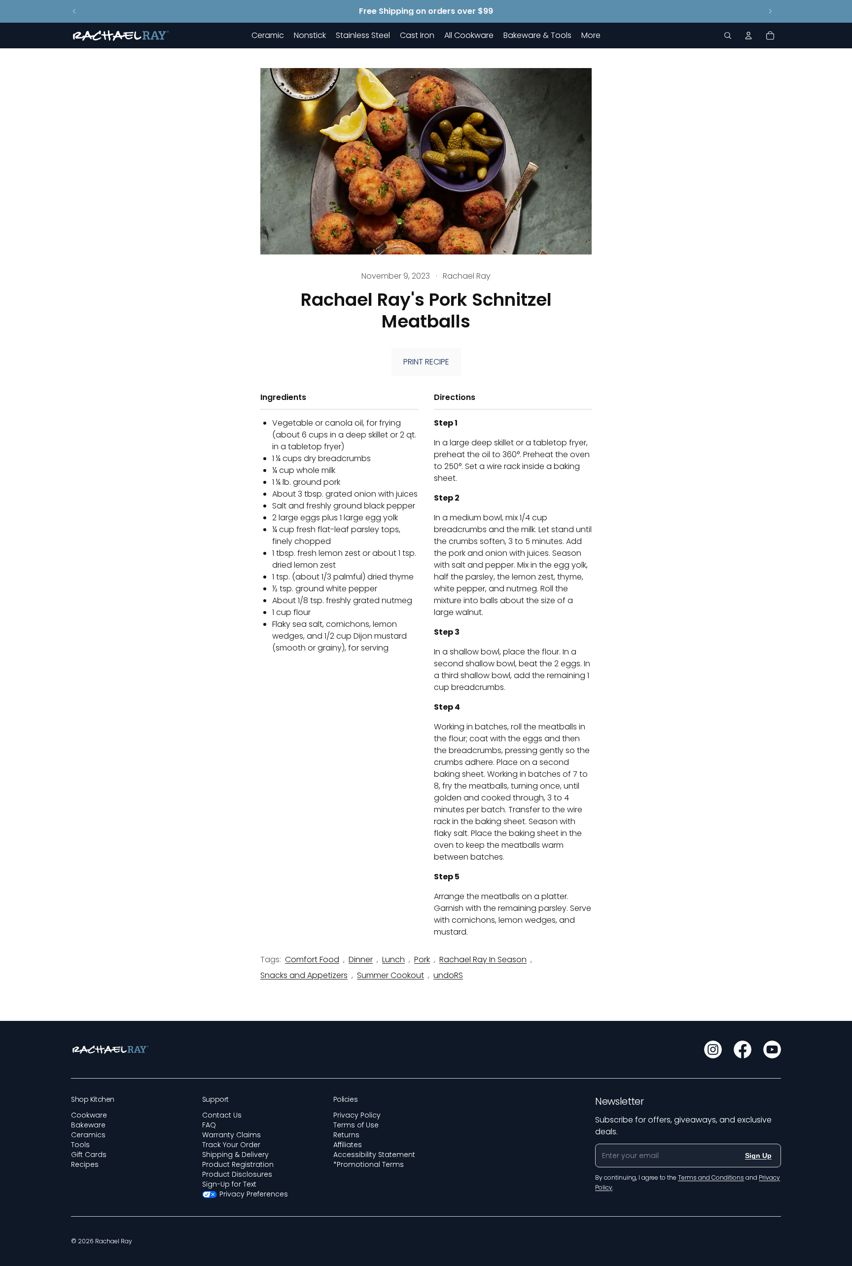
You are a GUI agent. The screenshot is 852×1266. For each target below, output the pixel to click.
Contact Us (222, 1115)
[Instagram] (713, 1049)
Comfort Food (312, 959)
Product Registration (238, 1164)
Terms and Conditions (711, 1177)
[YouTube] (772, 1049)
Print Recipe (426, 361)
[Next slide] (770, 11)
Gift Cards (88, 1154)
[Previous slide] (74, 11)
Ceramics (88, 1135)
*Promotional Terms (368, 1164)
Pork (422, 959)
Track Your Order (231, 1145)
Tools (80, 1145)
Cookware (89, 1115)
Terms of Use (356, 1125)
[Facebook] (742, 1049)
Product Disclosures (237, 1174)
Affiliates (347, 1145)
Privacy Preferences (253, 1194)
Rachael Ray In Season (483, 959)
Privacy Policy (357, 1115)
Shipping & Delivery (235, 1154)
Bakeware (88, 1125)
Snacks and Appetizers (304, 975)
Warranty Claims (231, 1135)
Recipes (85, 1164)
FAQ (209, 1125)
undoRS (448, 975)
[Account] (748, 35)
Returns (346, 1135)
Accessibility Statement (374, 1154)
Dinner (361, 959)
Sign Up (758, 1155)
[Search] (728, 35)
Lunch (393, 959)
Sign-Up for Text (229, 1184)
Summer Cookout (390, 975)
